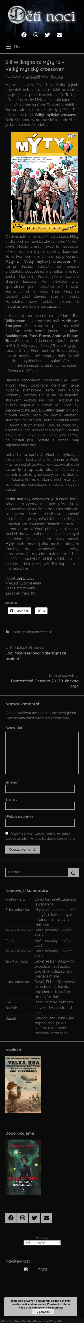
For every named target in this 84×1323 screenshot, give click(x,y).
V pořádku (43, 1312)
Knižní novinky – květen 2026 (54, 932)
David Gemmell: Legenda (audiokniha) (55, 901)
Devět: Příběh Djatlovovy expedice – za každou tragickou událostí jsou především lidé (55, 968)
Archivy (42, 1238)
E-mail (12, 799)
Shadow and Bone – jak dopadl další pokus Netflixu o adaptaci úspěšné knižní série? (54, 1025)
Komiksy (18, 632)
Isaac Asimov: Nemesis (54, 1002)
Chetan (31, 1320)
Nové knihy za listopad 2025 (53, 1010)
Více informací (54, 1307)
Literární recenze (39, 632)
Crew (21, 578)
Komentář (15, 727)
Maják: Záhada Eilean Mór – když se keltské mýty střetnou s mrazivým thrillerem (56, 917)
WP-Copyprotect (50, 1320)
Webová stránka (19, 816)
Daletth (11, 1008)
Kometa (57, 76)
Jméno (12, 782)
